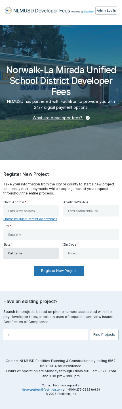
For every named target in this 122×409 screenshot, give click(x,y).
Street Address (14, 202)
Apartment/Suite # (75, 202)
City (7, 226)
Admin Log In (106, 10)
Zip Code (71, 244)
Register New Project (59, 271)
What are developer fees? (58, 117)
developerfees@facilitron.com (42, 389)
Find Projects (104, 334)
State (7, 244)
